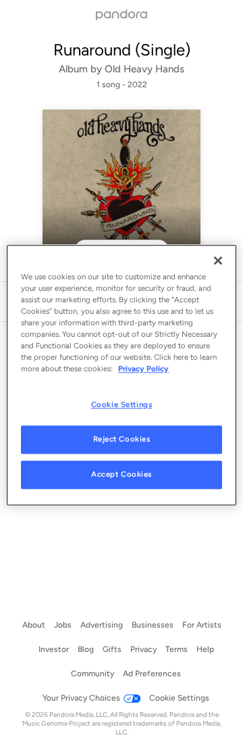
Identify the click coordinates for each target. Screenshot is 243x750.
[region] (121, 375)
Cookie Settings (122, 404)
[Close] (218, 260)
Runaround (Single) (121, 50)
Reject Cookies (122, 439)
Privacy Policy (143, 368)
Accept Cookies (121, 474)
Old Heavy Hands (144, 69)
